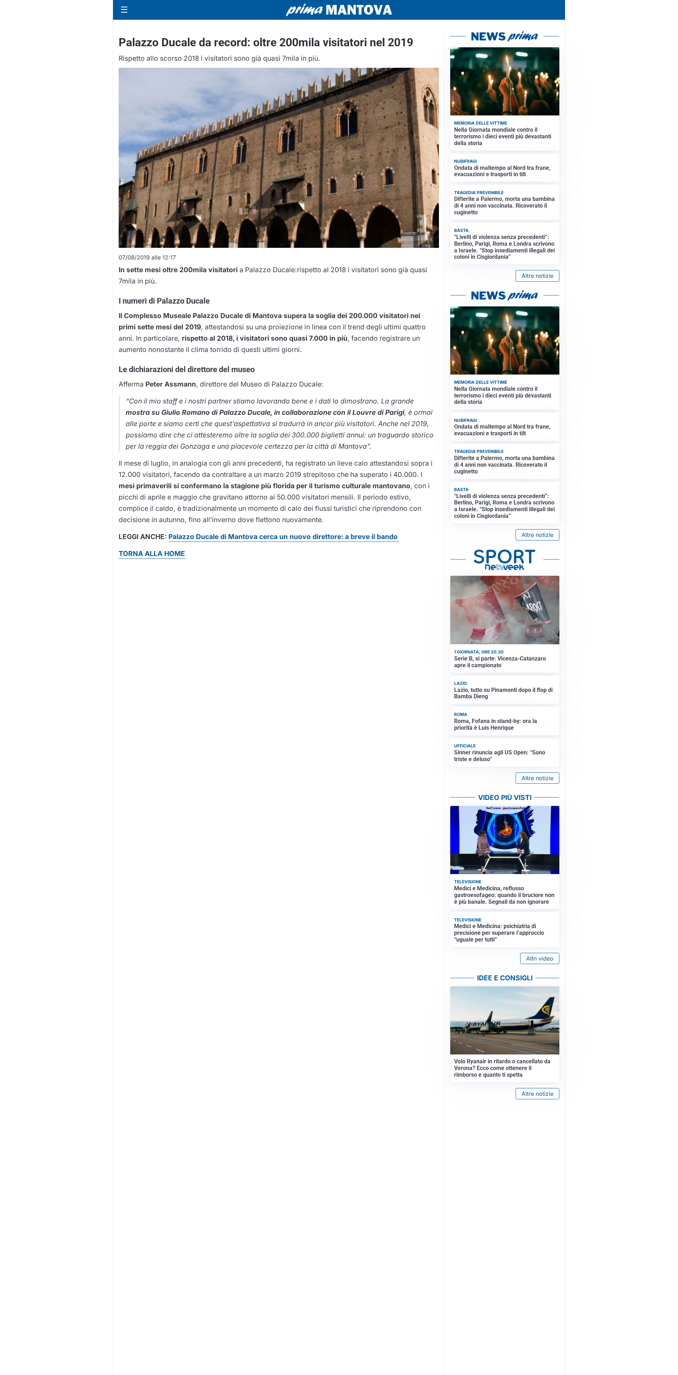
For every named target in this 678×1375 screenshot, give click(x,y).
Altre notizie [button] (537, 275)
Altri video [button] (539, 958)
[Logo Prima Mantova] (339, 10)
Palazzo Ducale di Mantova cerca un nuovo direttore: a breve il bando (283, 536)
